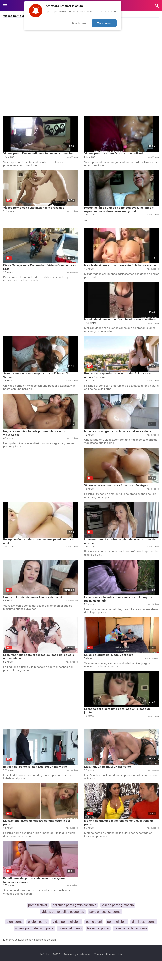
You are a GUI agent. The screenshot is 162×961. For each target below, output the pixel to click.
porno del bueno (70, 928)
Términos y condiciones (77, 954)
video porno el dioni (66, 921)
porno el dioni (116, 921)
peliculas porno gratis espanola (74, 905)
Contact (98, 954)
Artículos (45, 954)
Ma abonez (104, 23)
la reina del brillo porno (131, 928)
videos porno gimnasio (118, 905)
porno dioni (94, 921)
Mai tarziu (79, 23)
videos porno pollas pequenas (63, 911)
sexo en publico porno (105, 911)
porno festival (37, 905)
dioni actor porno (143, 921)
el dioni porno (37, 921)
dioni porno (15, 921)
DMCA (56, 954)
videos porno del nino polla (34, 928)
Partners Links (114, 954)
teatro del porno (98, 928)
